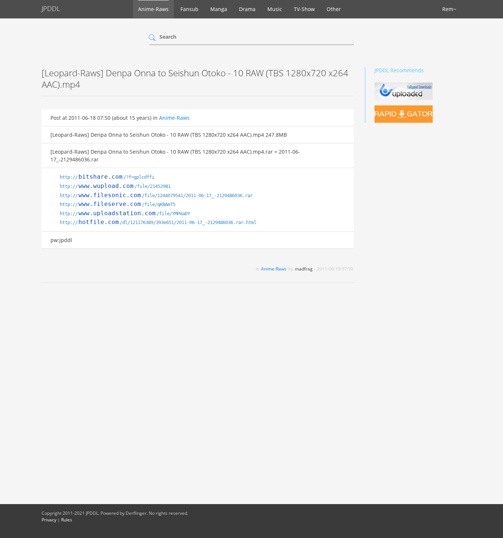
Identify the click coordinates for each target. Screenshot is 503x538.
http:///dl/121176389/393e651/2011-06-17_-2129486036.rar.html (158, 222)
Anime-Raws (153, 9)
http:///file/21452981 (115, 186)
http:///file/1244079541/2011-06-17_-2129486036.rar (156, 195)
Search (167, 36)
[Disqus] (198, 383)
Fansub (189, 9)
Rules (66, 520)
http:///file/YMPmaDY (125, 213)
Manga (218, 9)
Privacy (49, 520)
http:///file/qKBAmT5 (117, 204)
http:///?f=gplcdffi (107, 177)
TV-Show (304, 9)
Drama (247, 9)
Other (334, 9)
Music (274, 9)
